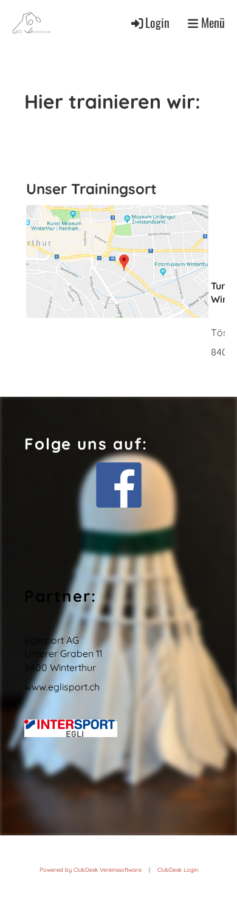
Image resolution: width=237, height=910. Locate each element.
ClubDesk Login (177, 869)
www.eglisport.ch (62, 687)
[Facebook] (118, 485)
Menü (211, 23)
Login (157, 23)
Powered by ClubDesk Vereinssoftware (91, 869)
